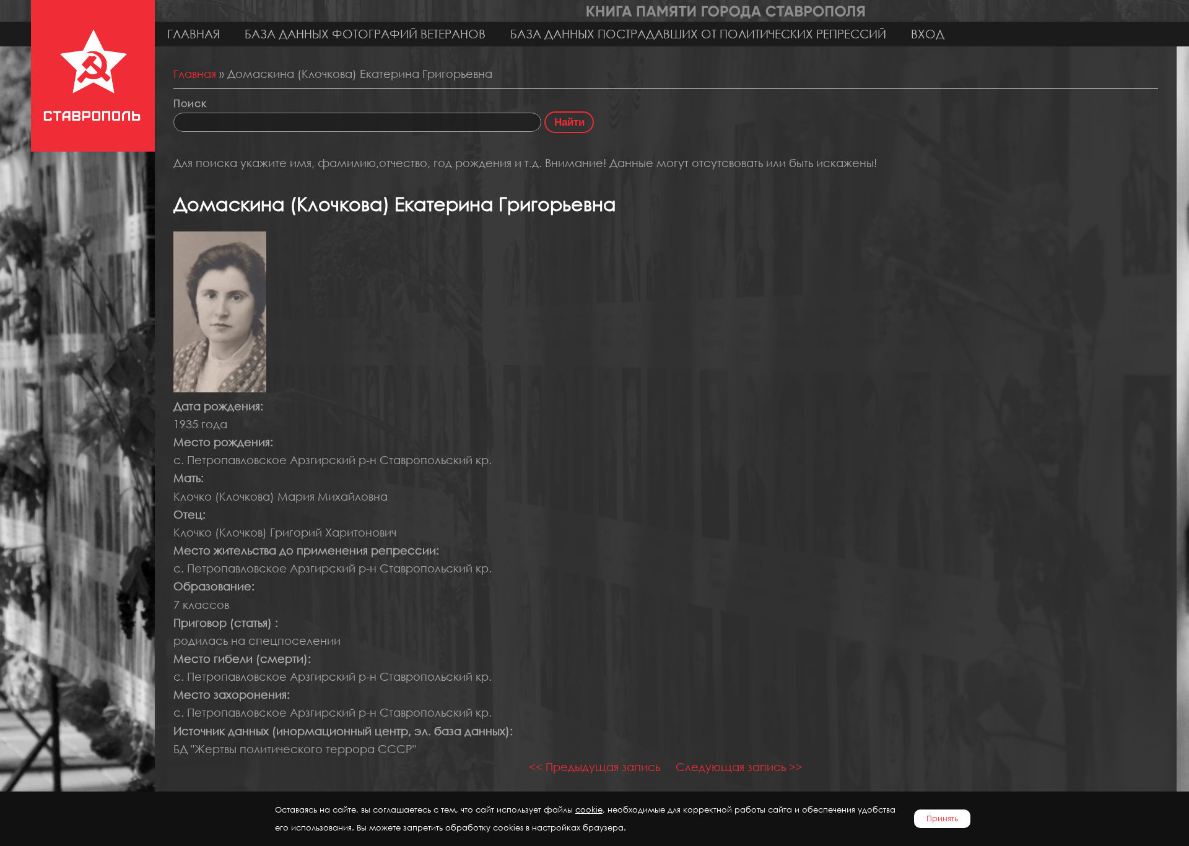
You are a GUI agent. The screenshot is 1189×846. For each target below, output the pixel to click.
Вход (927, 34)
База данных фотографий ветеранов (365, 34)
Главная (193, 34)
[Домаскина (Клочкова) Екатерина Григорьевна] (219, 388)
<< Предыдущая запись (594, 767)
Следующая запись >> (739, 767)
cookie (589, 810)
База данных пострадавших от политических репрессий (698, 34)
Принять (942, 818)
